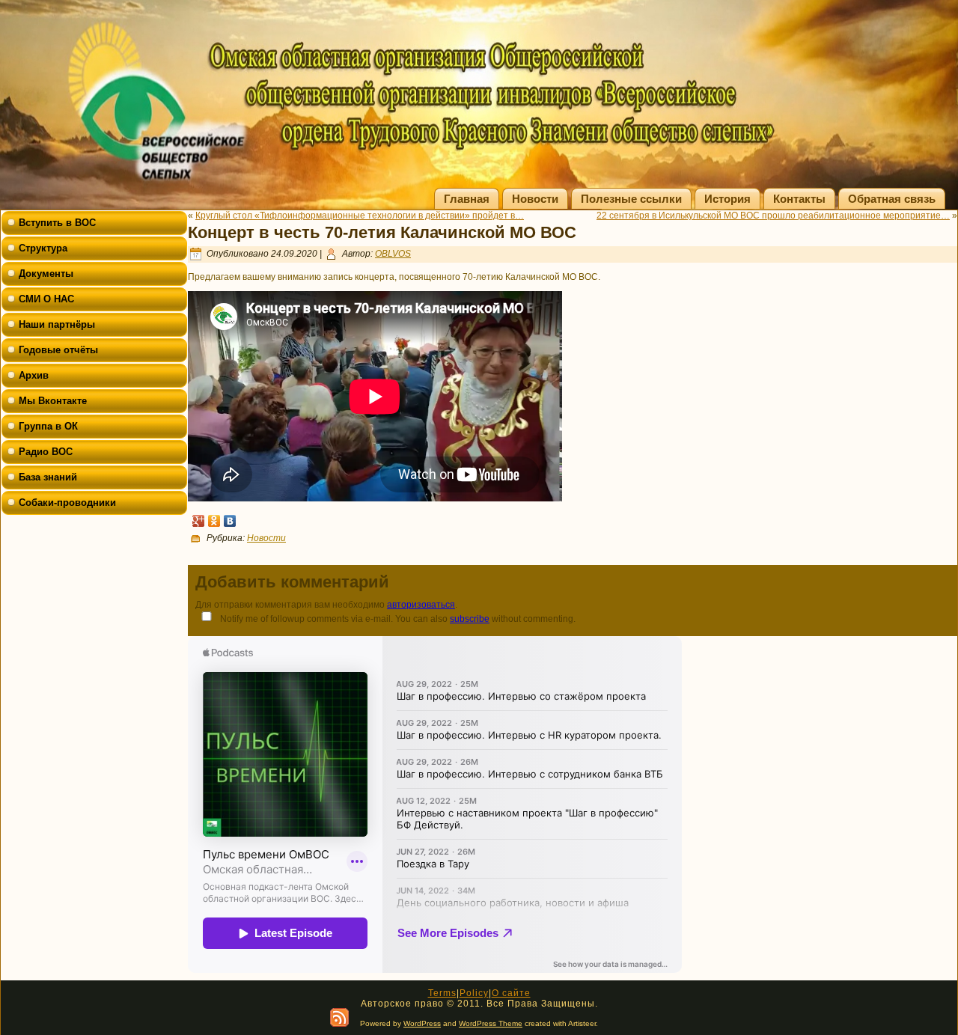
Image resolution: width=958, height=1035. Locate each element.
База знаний (48, 477)
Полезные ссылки (631, 198)
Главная (466, 198)
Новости (535, 198)
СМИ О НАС (46, 299)
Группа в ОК (48, 426)
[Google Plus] (199, 521)
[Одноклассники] (214, 521)
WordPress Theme (490, 1023)
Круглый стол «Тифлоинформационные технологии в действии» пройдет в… (359, 215)
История (727, 198)
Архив (34, 375)
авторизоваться (421, 604)
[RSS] (339, 1017)
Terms (442, 993)
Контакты (799, 198)
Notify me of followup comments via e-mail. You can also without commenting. (397, 619)
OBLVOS (393, 253)
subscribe (469, 619)
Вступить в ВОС (57, 222)
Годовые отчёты (58, 349)
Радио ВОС (46, 451)
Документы (46, 273)
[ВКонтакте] (230, 521)
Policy (474, 993)
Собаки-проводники (67, 502)
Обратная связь (892, 198)
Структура (43, 248)
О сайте (511, 993)
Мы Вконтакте (53, 400)
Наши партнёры (57, 324)
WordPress (422, 1023)
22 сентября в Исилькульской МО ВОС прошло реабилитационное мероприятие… (773, 215)
